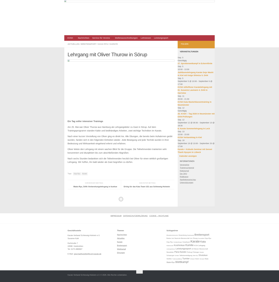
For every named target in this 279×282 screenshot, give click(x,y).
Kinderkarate (170, 245)
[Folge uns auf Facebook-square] (205, 45)
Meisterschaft (203, 249)
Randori (202, 252)
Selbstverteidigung (185, 255)
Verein (197, 259)
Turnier (186, 258)
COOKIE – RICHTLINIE (159, 216)
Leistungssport (161, 38)
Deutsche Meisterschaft (182, 238)
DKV (191, 238)
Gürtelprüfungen (178, 242)
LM (193, 249)
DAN (172, 238)
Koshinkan (179, 245)
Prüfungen (196, 252)
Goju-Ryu (208, 238)
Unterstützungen (186, 183)
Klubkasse (184, 177)
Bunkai (169, 238)
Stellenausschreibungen (126, 38)
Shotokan (203, 255)
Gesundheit (201, 238)
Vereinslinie (184, 165)
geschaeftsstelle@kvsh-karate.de (87, 254)
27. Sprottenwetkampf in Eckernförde (195, 63)
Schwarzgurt (170, 255)
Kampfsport (186, 242)
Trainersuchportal (187, 168)
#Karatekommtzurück (172, 235)
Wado (206, 259)
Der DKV (183, 174)
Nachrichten (83, 38)
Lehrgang (201, 245)
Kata (203, 241)
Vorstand (202, 259)
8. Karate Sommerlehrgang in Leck (194, 128)
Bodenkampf (190, 235)
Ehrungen (121, 253)
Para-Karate (180, 252)
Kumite (189, 245)
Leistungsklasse (171, 249)
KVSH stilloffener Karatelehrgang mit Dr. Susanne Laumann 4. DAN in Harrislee (195, 90)
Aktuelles (73, 44)
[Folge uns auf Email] (209, 45)
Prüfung (189, 252)
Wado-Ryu (171, 262)
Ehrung (195, 238)
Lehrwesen (146, 38)
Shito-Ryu (195, 255)
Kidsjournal (184, 171)
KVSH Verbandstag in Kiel (190, 137)
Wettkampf (121, 249)
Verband (192, 259)
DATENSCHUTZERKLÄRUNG (135, 216)
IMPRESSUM (116, 216)
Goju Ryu (103, 44)
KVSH (70, 38)
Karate (114, 44)
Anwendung (183, 235)
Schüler (177, 255)
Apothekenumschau (188, 180)
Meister (196, 249)
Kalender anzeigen (188, 156)
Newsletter (170, 252)
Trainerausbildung (177, 259)
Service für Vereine (101, 38)
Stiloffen (169, 259)
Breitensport (88, 44)
